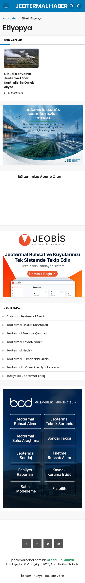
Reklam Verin (54, 576)
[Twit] (47, 543)
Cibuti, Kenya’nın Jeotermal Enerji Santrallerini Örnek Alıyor (19, 80)
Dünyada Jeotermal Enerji (25, 316)
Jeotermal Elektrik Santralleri (27, 325)
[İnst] (37, 543)
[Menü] (6, 6)
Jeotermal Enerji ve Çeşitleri (27, 333)
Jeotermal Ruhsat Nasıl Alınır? (28, 359)
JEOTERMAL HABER (41, 5)
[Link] (58, 543)
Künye (38, 576)
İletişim (26, 576)
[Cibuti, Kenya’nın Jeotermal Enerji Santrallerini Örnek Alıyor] (21, 58)
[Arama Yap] (71, 6)
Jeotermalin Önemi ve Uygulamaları (33, 367)
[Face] (26, 543)
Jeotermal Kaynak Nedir (24, 342)
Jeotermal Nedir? (19, 350)
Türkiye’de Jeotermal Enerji (26, 376)
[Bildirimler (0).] (79, 6)
